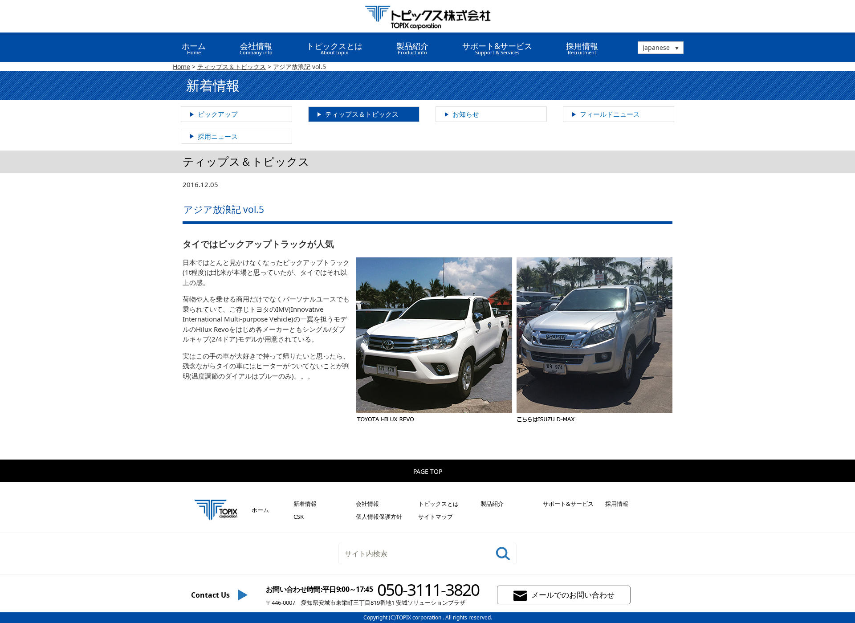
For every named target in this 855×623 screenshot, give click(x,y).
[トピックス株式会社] (428, 16)
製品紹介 (492, 504)
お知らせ (465, 114)
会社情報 (367, 504)
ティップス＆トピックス (362, 114)
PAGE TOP (427, 471)
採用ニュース (218, 136)
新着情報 (305, 504)
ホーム (194, 48)
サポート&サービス (568, 504)
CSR (298, 517)
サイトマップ (435, 517)
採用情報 (582, 48)
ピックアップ (218, 114)
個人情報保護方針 (379, 517)
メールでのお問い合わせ (573, 594)
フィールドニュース (610, 114)
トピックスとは (438, 504)
